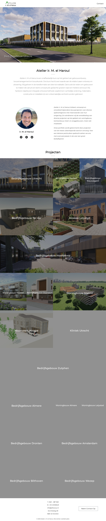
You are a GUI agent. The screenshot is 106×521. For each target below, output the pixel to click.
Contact (100, 4)
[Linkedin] (21, 137)
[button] (3, 35)
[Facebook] (26, 137)
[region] (53, 34)
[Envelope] (32, 137)
